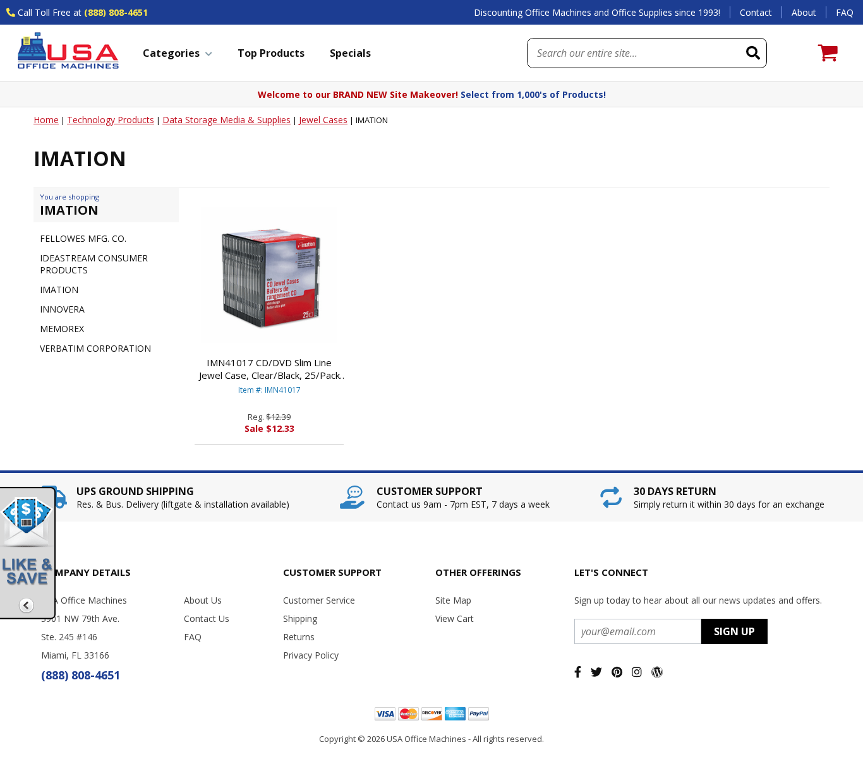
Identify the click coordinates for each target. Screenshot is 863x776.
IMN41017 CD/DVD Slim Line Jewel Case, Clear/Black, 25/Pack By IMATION (269, 368)
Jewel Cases (323, 120)
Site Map (453, 600)
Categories (171, 53)
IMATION (59, 289)
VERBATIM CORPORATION (95, 348)
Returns (299, 637)
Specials (350, 53)
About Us (203, 600)
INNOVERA (62, 309)
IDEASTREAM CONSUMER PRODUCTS (94, 264)
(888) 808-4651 (116, 12)
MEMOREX (62, 329)
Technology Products (110, 120)
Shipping (300, 618)
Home (46, 120)
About (804, 12)
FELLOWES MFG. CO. (83, 238)
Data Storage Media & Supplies (226, 120)
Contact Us (206, 618)
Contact (756, 12)
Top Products (271, 53)
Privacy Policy (311, 655)
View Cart (454, 618)
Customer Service (319, 600)
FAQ (845, 12)
